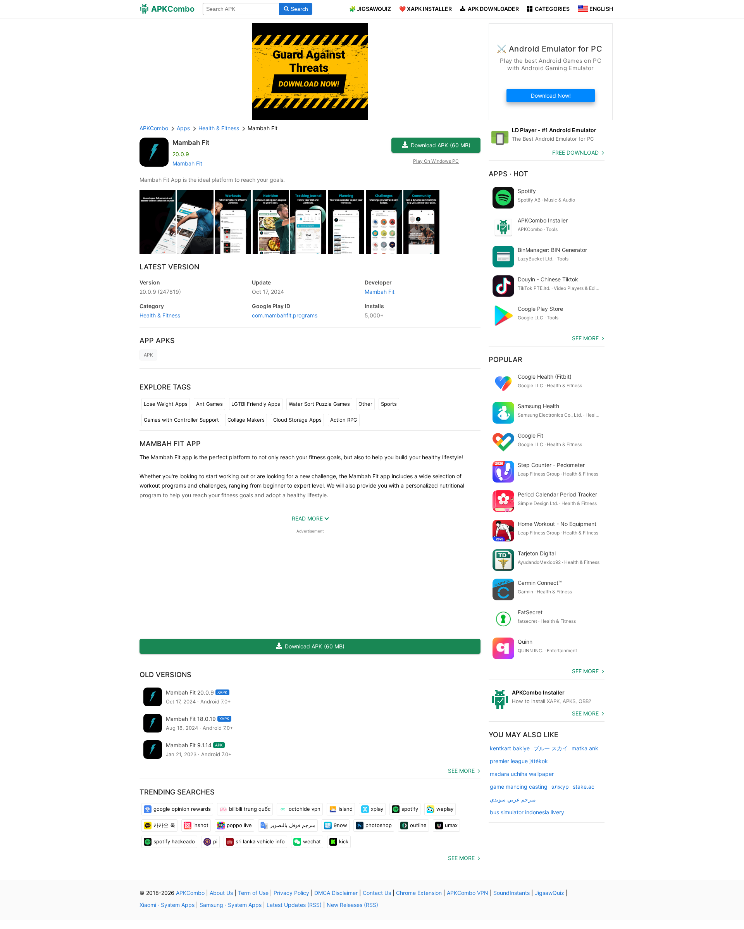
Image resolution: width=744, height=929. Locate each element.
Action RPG (343, 420)
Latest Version (169, 267)
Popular (505, 359)
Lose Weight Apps (166, 404)
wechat (312, 841)
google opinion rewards (182, 809)
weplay (444, 809)
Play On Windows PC (436, 161)
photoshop (378, 825)
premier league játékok (519, 761)
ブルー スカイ (551, 748)
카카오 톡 (164, 825)
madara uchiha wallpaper (522, 773)
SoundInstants (511, 892)
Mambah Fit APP (170, 444)
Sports (389, 404)
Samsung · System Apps (231, 904)
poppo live (239, 825)
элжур (560, 786)
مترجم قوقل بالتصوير (292, 825)
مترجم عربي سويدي (513, 799)
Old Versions (165, 674)
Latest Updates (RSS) (294, 904)
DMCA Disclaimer (336, 892)
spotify (409, 809)
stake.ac (583, 786)
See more (461, 770)
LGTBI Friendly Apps (255, 404)
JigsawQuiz (549, 892)
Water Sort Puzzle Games (319, 404)
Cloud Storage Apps (297, 420)
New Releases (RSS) (352, 904)
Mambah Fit (190, 143)
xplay (377, 809)
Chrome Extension (419, 892)
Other (365, 404)
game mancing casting (519, 786)
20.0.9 (160, 291)
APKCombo (154, 128)
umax (451, 825)
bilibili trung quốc (249, 809)
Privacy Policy (291, 892)
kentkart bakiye (510, 748)
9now (340, 825)
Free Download (575, 152)
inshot (200, 825)
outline (418, 825)
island (346, 809)
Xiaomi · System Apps (167, 904)
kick (343, 841)
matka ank (585, 748)
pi (215, 841)
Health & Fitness (160, 315)
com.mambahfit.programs (284, 315)
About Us (221, 892)
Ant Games (209, 404)
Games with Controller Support (181, 420)
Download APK (440, 145)
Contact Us (377, 892)
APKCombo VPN (467, 892)
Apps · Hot (508, 174)
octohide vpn (304, 809)
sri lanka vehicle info (260, 841)
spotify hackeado (174, 841)
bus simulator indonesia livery (527, 812)
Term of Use (253, 892)
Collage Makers (246, 420)
